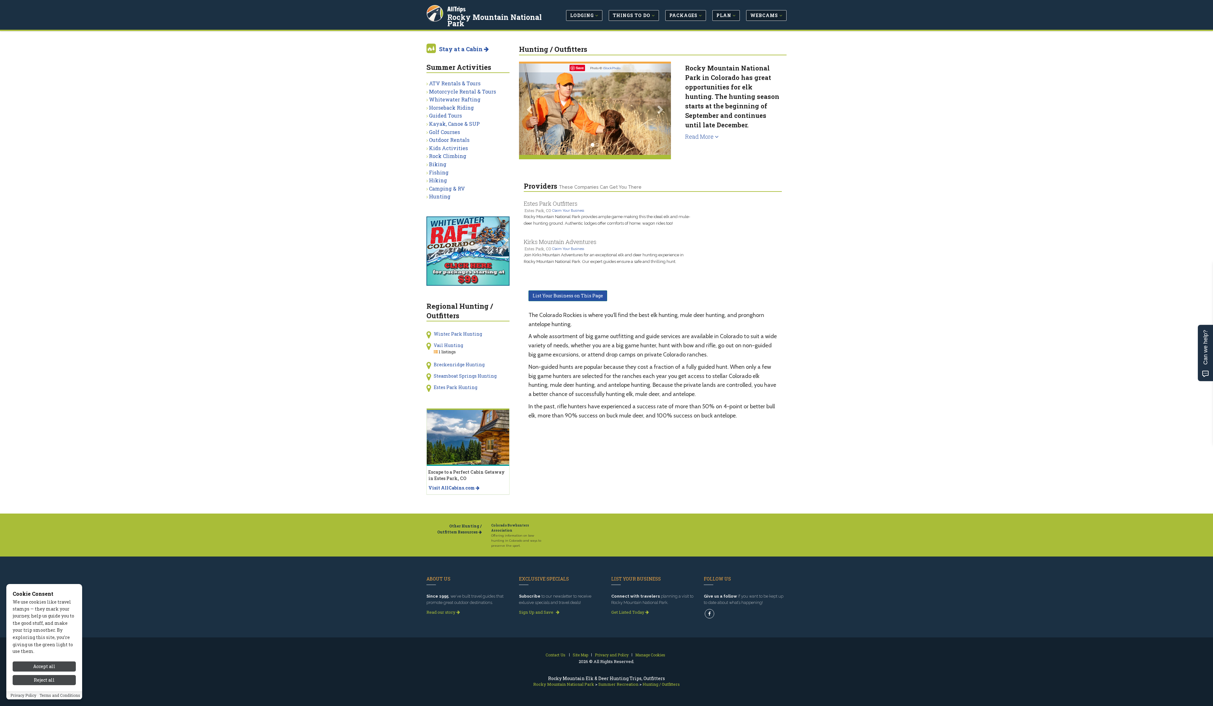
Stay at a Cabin (461, 49)
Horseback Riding (451, 107)
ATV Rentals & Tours (454, 83)
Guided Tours (445, 115)
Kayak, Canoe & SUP (454, 123)
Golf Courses (444, 132)
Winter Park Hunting (458, 334)
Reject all (44, 680)
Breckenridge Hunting (459, 365)
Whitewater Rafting (454, 99)
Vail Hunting (448, 345)
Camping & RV (447, 188)
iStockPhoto (611, 68)
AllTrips (456, 9)
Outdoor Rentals (449, 140)
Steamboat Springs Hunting (465, 376)
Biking (437, 164)
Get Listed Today (628, 612)
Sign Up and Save (536, 612)
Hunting (439, 196)
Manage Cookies (650, 654)
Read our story (441, 612)
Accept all (44, 666)
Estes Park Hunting (455, 387)
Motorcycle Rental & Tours (462, 91)
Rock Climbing (447, 156)
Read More (700, 136)
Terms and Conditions (59, 695)
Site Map (580, 654)
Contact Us (555, 654)
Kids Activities (448, 148)
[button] (530, 109)
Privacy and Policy (612, 654)
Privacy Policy (23, 695)
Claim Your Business (568, 210)
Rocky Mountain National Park (494, 20)
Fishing (439, 172)
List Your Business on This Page (568, 296)
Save (580, 67)
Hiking (438, 180)
